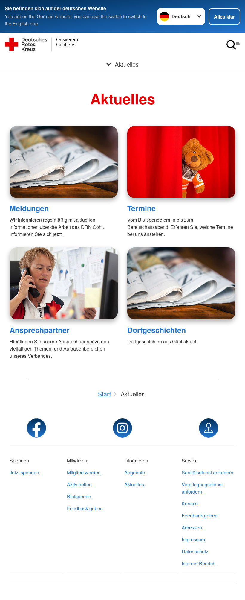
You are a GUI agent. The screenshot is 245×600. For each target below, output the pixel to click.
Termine (141, 208)
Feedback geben (85, 508)
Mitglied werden (84, 472)
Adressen (192, 527)
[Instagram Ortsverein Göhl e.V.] (122, 428)
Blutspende (79, 496)
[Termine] (181, 162)
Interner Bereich (198, 563)
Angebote (134, 472)
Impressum (193, 539)
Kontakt (190, 503)
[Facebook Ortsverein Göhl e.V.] (36, 428)
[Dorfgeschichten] (181, 283)
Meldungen (29, 208)
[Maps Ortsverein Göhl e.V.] (208, 428)
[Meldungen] (64, 162)
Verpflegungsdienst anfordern (202, 488)
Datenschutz (195, 551)
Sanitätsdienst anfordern (207, 472)
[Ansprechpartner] (64, 283)
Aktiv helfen (79, 484)
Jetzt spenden (24, 472)
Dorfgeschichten (156, 330)
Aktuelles (134, 484)
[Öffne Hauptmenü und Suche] (233, 45)
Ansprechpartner (40, 330)
